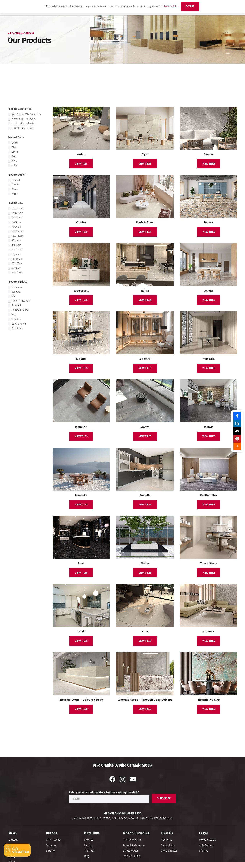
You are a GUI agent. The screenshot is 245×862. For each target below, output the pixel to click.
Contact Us (167, 845)
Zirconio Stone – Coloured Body (81, 699)
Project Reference (133, 845)
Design (88, 845)
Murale (208, 427)
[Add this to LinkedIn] (237, 423)
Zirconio (51, 845)
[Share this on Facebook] (237, 416)
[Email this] (237, 431)
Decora (208, 222)
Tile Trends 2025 (132, 840)
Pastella (145, 495)
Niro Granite (53, 840)
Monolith (81, 427)
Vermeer (208, 631)
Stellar (144, 563)
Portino (50, 850)
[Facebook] (112, 779)
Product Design (17, 174)
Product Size (15, 203)
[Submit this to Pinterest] (237, 439)
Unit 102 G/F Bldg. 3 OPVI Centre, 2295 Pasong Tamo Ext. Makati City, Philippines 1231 (122, 818)
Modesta (209, 359)
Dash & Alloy (145, 222)
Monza (144, 427)
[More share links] (237, 446)
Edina (145, 290)
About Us (166, 840)
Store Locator (169, 850)
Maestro (144, 359)
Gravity (209, 290)
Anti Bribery (206, 845)
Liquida (81, 359)
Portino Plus (208, 495)
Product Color (16, 137)
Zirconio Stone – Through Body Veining (145, 699)
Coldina (81, 222)
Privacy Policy (207, 840)
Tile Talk (89, 850)
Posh (81, 563)
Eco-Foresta (81, 290)
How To (88, 840)
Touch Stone (208, 563)
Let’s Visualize (131, 856)
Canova (209, 154)
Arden (81, 154)
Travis (81, 631)
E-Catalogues (130, 850)
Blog (86, 856)
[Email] (133, 779)
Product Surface (17, 281)
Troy (145, 631)
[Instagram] (122, 779)
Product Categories (19, 109)
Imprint (203, 850)
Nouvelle (81, 495)
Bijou (145, 154)
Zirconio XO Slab (209, 699)
